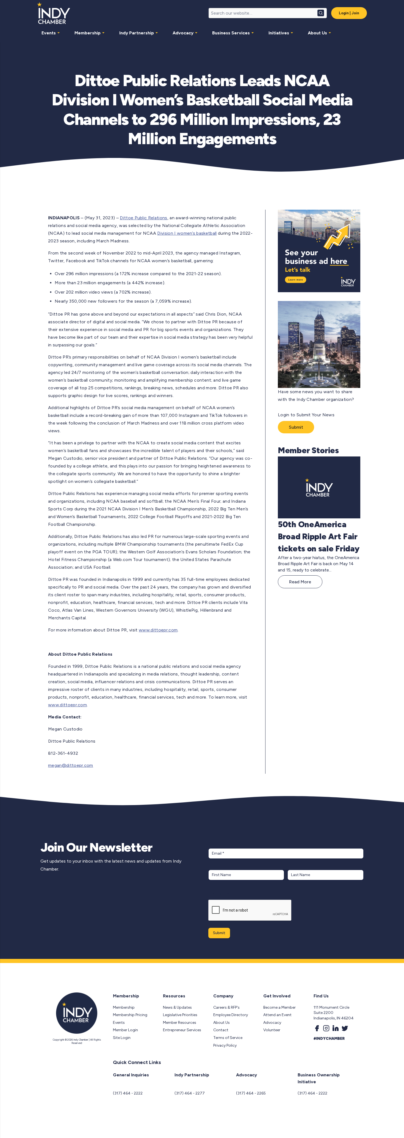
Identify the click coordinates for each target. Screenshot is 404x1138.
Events (48, 32)
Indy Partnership (136, 32)
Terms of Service (227, 1037)
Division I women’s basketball (187, 233)
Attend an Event (277, 1015)
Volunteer (271, 1030)
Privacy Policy (225, 1045)
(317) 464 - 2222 (128, 1093)
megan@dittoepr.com (70, 765)
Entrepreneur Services (182, 1030)
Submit (296, 427)
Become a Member (279, 1007)
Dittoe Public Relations (143, 217)
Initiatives (279, 32)
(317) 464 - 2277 (190, 1093)
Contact (220, 1030)
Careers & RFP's (226, 1007)
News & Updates (177, 1007)
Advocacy (183, 32)
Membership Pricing (130, 1015)
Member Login (125, 1030)
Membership (87, 32)
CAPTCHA (218, 894)
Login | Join (349, 13)
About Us (317, 32)
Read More (300, 581)
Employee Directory (230, 1015)
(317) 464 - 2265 (251, 1093)
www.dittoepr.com (158, 630)
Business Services (231, 32)
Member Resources (179, 1022)
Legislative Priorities (180, 1015)
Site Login (122, 1037)
